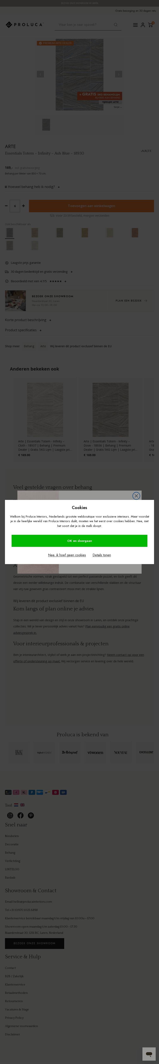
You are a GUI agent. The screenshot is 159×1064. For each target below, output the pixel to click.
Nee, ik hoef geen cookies (67, 555)
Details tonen (102, 555)
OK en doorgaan (79, 541)
